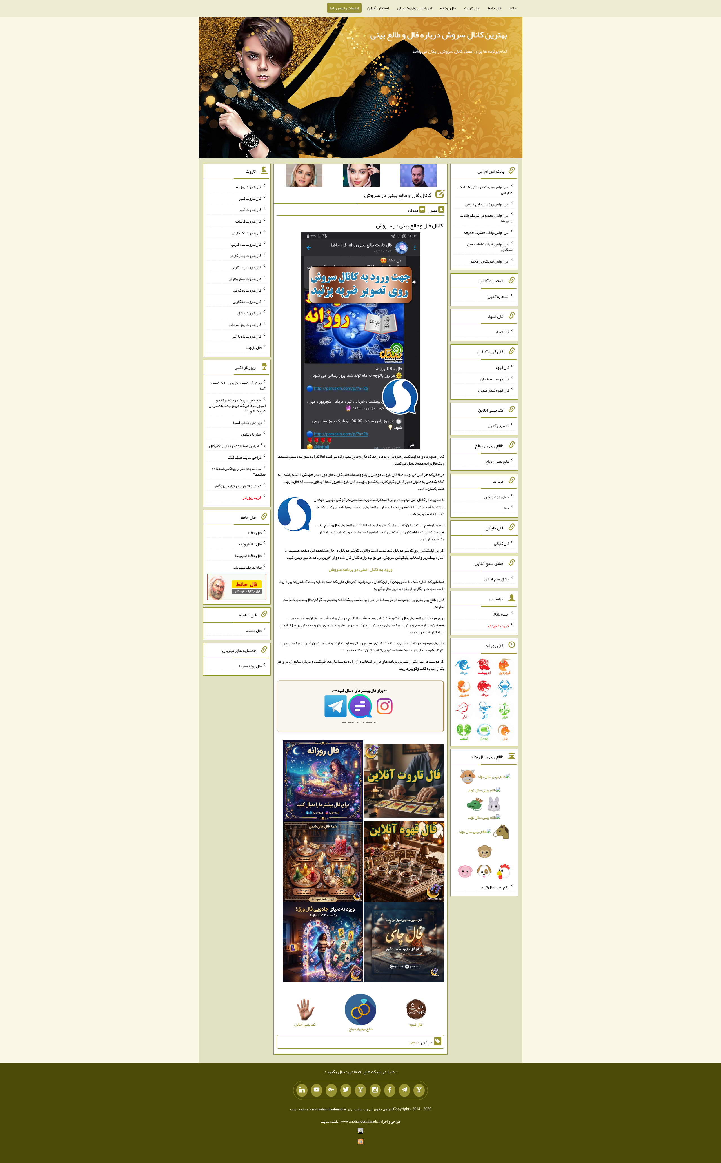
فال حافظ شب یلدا (248, 556)
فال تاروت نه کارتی (247, 290)
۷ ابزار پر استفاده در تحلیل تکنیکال (237, 446)
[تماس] (360, 1090)
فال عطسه (254, 630)
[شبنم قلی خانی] (304, 176)
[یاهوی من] (419, 1090)
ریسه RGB (501, 614)
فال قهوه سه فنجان (494, 379)
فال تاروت (471, 8)
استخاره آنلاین (378, 8)
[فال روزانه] (323, 782)
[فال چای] (404, 943)
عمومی (415, 1042)
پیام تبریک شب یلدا (247, 567)
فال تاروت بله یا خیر (247, 336)
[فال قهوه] (404, 862)
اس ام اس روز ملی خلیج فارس (487, 204)
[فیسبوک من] (389, 1090)
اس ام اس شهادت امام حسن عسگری (490, 247)
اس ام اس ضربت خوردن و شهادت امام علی (486, 189)
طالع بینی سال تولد (495, 887)
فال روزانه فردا (250, 666)
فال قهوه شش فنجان (493, 390)
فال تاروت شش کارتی (245, 279)
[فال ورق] (323, 943)
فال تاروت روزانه (249, 187)
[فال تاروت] (404, 782)
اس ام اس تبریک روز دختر (489, 261)
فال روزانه (448, 8)
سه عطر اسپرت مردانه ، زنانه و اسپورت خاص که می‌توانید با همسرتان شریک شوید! (237, 405)
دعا (506, 508)
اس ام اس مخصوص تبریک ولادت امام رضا (486, 218)
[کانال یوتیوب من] (316, 1090)
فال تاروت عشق (249, 313)
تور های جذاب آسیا (247, 423)
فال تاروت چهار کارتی (246, 255)
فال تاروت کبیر (250, 198)
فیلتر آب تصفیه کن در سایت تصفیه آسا (238, 385)
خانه (513, 8)
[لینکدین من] (302, 1090)
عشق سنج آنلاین (496, 579)
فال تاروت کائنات (248, 221)
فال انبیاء (502, 332)
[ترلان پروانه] (361, 176)
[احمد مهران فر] (418, 176)
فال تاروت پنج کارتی (247, 267)
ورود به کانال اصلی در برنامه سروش (360, 569)
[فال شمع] (323, 862)
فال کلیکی (501, 543)
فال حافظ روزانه (250, 544)
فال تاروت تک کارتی (247, 233)
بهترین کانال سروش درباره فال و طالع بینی (438, 34)
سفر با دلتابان (251, 434)
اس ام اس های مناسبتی (414, 8)
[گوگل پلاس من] (331, 1090)
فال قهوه (502, 367)
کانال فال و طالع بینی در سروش (397, 195)
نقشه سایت (329, 1121)
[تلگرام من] (404, 1090)
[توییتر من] (345, 1090)
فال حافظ (494, 8)
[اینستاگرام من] (375, 1090)
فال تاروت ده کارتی (247, 301)
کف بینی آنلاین (498, 426)
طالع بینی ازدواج (497, 461)
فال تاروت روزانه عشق (245, 325)
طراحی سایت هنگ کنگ (245, 457)
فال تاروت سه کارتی (246, 244)
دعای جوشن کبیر (496, 496)
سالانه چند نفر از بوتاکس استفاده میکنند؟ (239, 471)
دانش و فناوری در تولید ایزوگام (238, 486)
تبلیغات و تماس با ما (344, 8)
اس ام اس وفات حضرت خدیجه (486, 232)
